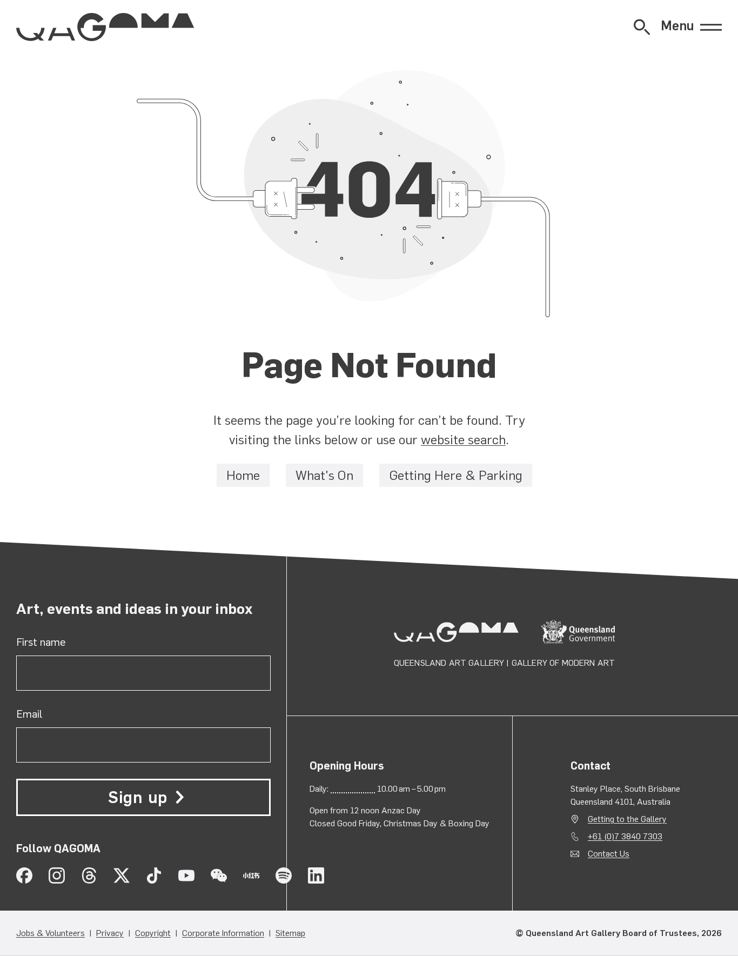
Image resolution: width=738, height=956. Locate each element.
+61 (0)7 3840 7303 (625, 836)
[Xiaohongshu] (251, 875)
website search (463, 439)
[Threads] (89, 875)
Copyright (153, 933)
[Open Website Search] (642, 27)
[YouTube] (186, 875)
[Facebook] (24, 875)
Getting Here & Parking (455, 475)
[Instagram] (57, 875)
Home (243, 475)
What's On (324, 475)
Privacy (110, 933)
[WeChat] (219, 875)
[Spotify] (284, 875)
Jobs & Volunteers (50, 933)
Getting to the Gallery (627, 819)
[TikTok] (154, 875)
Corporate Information (223, 933)
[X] (121, 875)
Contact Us (608, 853)
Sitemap (290, 933)
